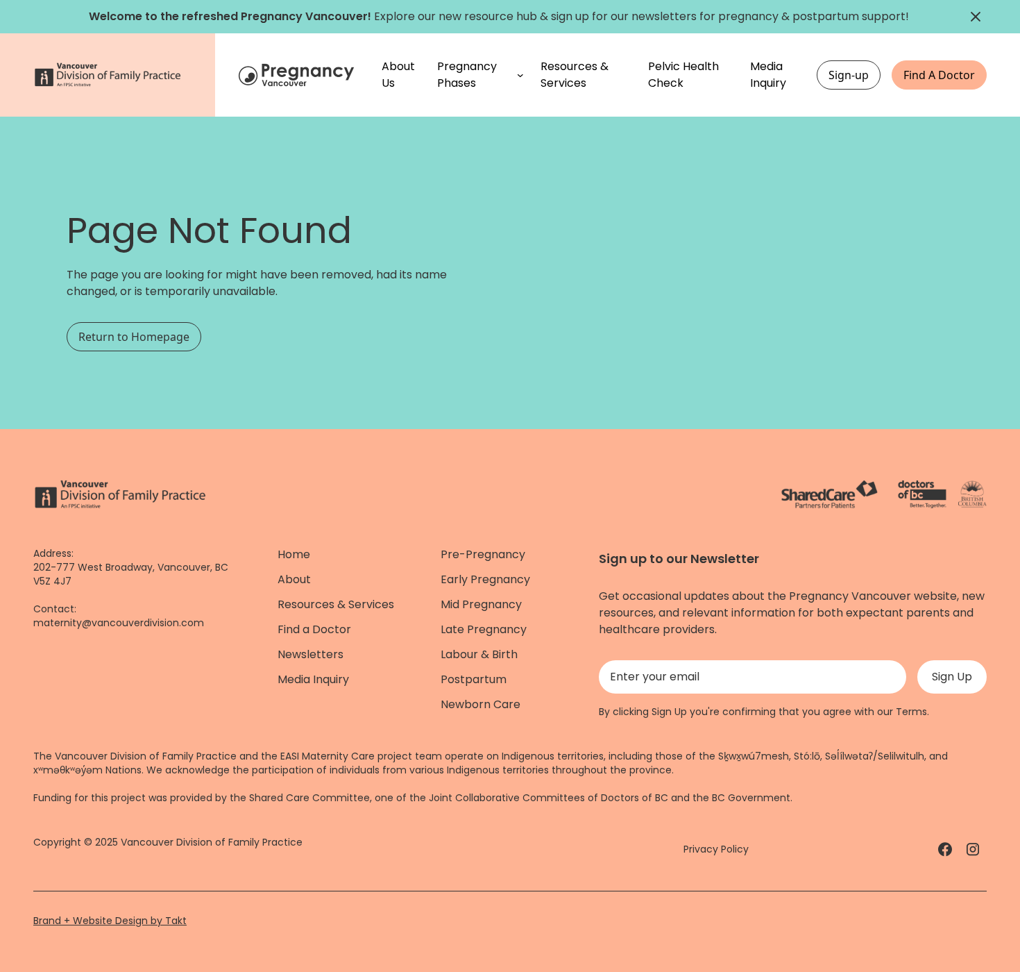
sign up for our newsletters (624, 16)
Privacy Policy (716, 849)
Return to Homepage (133, 336)
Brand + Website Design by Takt (110, 921)
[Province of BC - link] (972, 494)
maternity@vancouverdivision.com (118, 623)
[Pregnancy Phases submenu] (520, 75)
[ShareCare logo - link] (829, 494)
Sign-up (848, 75)
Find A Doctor (939, 75)
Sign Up (952, 677)
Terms (911, 712)
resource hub (500, 16)
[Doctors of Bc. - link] (922, 494)
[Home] (298, 75)
